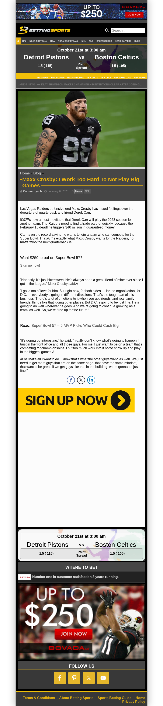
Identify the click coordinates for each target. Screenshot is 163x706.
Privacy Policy (133, 701)
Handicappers (123, 40)
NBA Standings (75, 77)
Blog (137, 40)
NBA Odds (106, 77)
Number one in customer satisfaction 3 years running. (75, 577)
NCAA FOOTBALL (38, 40)
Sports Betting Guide (114, 698)
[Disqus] (81, 469)
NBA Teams (140, 77)
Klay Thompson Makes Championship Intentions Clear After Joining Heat (94, 84)
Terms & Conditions (39, 698)
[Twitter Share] (81, 380)
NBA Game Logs (122, 77)
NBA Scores (58, 77)
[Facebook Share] (71, 380)
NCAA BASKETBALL (68, 40)
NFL (24, 40)
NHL (84, 40)
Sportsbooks (104, 40)
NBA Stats (92, 77)
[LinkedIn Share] (91, 380)
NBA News (42, 77)
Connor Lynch (32, 191)
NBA (52, 40)
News (78, 191)
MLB (91, 40)
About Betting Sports (76, 698)
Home (25, 173)
